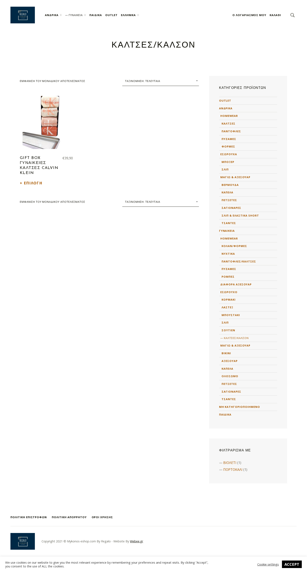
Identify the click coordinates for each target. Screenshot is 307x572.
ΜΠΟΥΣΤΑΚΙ (231, 315)
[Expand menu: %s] (138, 15)
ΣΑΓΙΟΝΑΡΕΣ (231, 208)
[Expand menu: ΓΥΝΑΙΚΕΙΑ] (85, 15)
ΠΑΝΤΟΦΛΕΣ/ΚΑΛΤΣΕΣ (239, 261)
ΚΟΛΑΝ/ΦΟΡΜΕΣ (234, 246)
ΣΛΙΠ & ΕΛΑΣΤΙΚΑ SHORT (240, 215)
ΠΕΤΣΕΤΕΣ (229, 200)
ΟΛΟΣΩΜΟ (230, 376)
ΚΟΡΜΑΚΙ (229, 299)
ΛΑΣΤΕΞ (227, 307)
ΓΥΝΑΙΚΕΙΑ (76, 15)
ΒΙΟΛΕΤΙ (229, 462)
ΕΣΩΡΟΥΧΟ (228, 292)
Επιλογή (33, 182)
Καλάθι (275, 15)
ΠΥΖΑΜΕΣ (229, 139)
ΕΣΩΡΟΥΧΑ (228, 154)
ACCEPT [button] (291, 564)
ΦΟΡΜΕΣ (228, 146)
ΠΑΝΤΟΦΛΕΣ (231, 131)
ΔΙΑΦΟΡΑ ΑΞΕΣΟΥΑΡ (236, 284)
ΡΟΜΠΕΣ (228, 276)
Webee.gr (136, 541)
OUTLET (111, 15)
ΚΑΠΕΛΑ (227, 192)
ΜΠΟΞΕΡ (228, 162)
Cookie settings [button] (268, 564)
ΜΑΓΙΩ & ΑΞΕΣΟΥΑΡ (235, 177)
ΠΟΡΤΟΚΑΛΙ (232, 469)
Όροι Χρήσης (102, 517)
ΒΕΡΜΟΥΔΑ (230, 185)
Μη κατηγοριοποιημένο (239, 407)
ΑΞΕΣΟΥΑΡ (230, 361)
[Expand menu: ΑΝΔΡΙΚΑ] (61, 15)
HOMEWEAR (229, 116)
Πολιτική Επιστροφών (28, 517)
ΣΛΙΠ (225, 169)
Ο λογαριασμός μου (249, 15)
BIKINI (226, 353)
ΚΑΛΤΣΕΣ (228, 123)
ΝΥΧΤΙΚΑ (228, 254)
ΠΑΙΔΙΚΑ (95, 15)
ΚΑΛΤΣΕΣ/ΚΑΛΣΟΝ (236, 338)
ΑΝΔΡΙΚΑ (51, 15)
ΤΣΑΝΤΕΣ (229, 223)
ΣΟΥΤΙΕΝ (228, 330)
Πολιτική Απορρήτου (69, 517)
